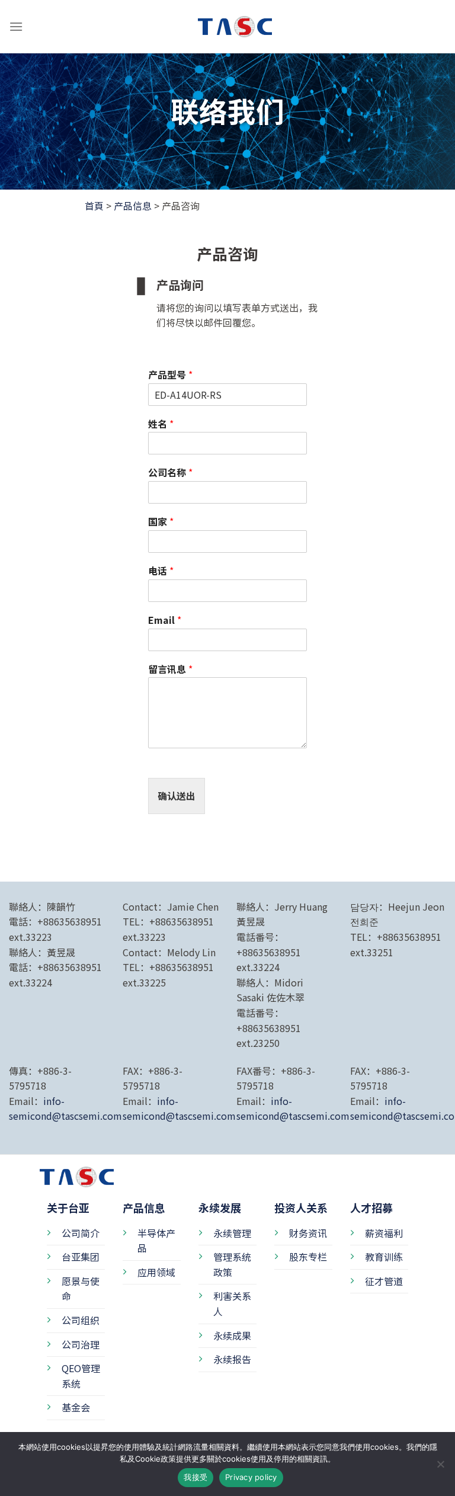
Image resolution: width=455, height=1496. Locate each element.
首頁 (94, 205)
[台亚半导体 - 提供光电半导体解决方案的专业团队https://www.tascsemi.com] (227, 26)
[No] (440, 1467)
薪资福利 (384, 1233)
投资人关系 (301, 1207)
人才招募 (371, 1207)
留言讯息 (170, 669)
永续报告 (232, 1359)
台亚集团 (81, 1257)
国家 (161, 521)
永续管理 (232, 1233)
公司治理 (81, 1344)
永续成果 (232, 1335)
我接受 (195, 1477)
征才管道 (384, 1281)
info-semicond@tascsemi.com (65, 1108)
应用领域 (156, 1272)
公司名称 (170, 472)
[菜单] (16, 26)
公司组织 (81, 1320)
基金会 (76, 1407)
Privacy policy (251, 1477)
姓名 (161, 424)
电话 (161, 571)
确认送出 (177, 796)
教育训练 (384, 1257)
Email (164, 620)
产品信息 (133, 205)
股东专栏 (308, 1257)
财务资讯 (308, 1233)
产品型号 (170, 375)
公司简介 (81, 1233)
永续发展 (219, 1207)
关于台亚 (68, 1207)
